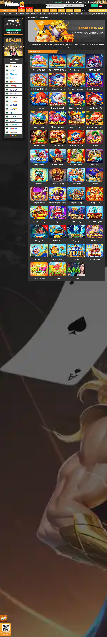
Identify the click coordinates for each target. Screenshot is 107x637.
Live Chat (70, 2)
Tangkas (77, 11)
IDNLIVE (38, 11)
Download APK (58, 2)
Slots (29, 11)
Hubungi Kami (82, 2)
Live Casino (69, 11)
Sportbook (13, 11)
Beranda (5, 11)
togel (61, 11)
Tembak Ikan (85, 11)
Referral (93, 11)
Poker (53, 11)
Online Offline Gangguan (14, 135)
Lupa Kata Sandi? (95, 2)
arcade (45, 11)
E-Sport (21, 11)
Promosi (101, 11)
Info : (4, 14)
